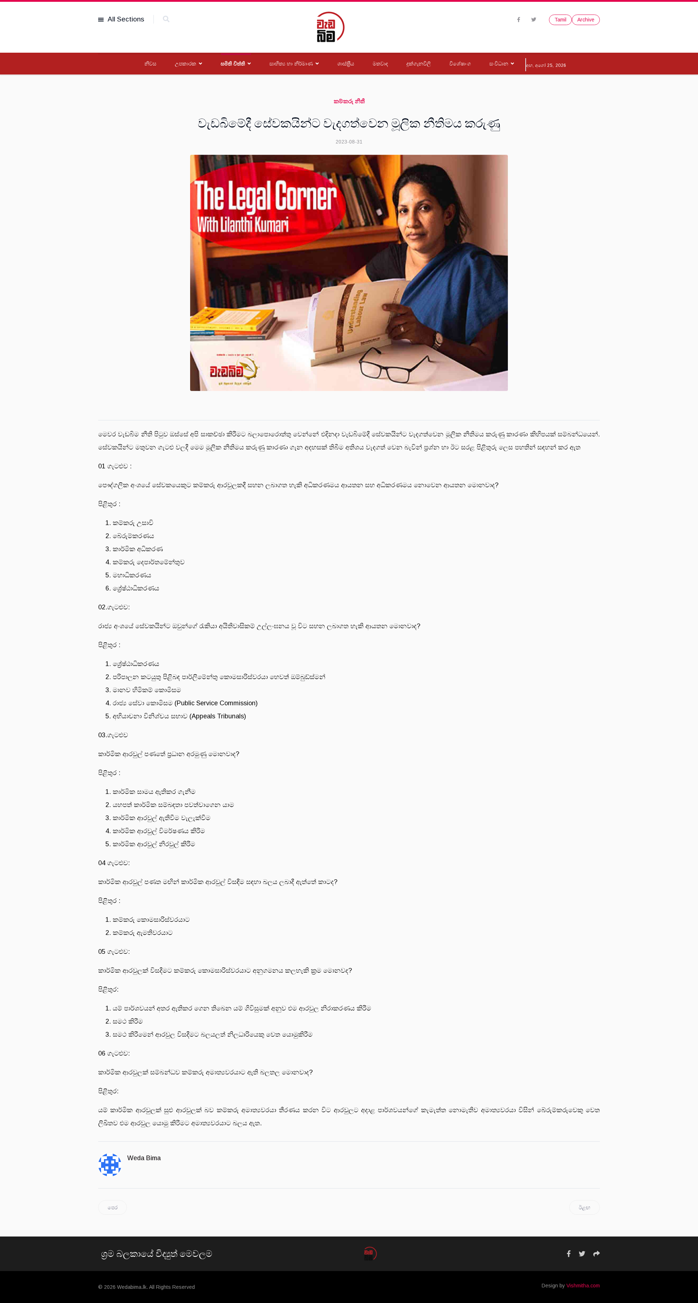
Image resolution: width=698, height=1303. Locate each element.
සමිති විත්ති (233, 63)
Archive (585, 20)
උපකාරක (185, 63)
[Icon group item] (569, 1253)
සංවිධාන (498, 63)
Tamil (560, 20)
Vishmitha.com (583, 1285)
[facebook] (518, 20)
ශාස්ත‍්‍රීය (345, 63)
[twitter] (533, 20)
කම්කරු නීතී (349, 101)
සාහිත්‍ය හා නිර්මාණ (291, 63)
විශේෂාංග (460, 63)
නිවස (150, 63)
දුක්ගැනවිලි (418, 63)
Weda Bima (144, 1158)
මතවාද (380, 63)
